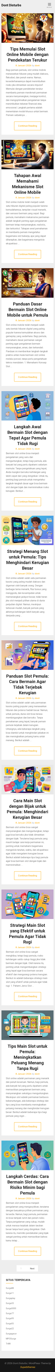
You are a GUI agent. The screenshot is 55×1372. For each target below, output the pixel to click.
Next (32, 1268)
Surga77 (10, 1313)
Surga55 (10, 1323)
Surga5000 (11, 1308)
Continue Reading (27, 125)
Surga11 (10, 1293)
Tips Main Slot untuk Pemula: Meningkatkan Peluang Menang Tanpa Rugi (27, 1057)
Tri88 (8, 1343)
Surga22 (10, 1328)
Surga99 (10, 1318)
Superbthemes (27, 1367)
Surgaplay (10, 1298)
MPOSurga (11, 1338)
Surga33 (10, 1303)
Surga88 (10, 1288)
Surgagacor (11, 1333)
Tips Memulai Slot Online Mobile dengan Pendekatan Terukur (28, 55)
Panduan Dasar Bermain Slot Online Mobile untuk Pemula (27, 309)
